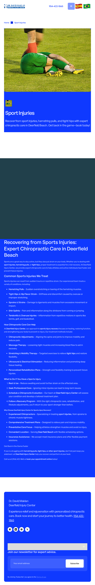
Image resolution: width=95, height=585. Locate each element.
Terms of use (41, 577)
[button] (71, 6)
